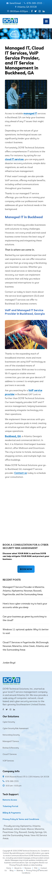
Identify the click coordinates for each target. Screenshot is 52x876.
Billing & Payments (12, 813)
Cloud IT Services (10, 754)
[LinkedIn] (44, 11)
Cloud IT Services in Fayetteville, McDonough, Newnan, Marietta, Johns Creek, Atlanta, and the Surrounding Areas (26, 646)
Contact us (20, 473)
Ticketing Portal (10, 806)
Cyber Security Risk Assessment (16, 728)
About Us (17, 868)
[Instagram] (40, 11)
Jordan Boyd (9, 662)
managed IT (30, 113)
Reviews (28, 868)
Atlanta (36, 825)
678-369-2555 (34, 3)
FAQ (35, 868)
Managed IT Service (11, 741)
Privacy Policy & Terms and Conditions (21, 819)
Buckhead (8, 828)
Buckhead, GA (13, 436)
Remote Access (10, 800)
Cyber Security (9, 722)
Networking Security (11, 735)
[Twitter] (35, 11)
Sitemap (20, 870)
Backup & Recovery (11, 748)
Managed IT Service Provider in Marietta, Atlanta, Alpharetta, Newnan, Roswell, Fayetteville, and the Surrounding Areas (23, 591)
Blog (11, 870)
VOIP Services (8, 760)
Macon (30, 828)
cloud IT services (14, 159)
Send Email (15, 3)
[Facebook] (31, 11)
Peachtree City (10, 832)
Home (8, 868)
